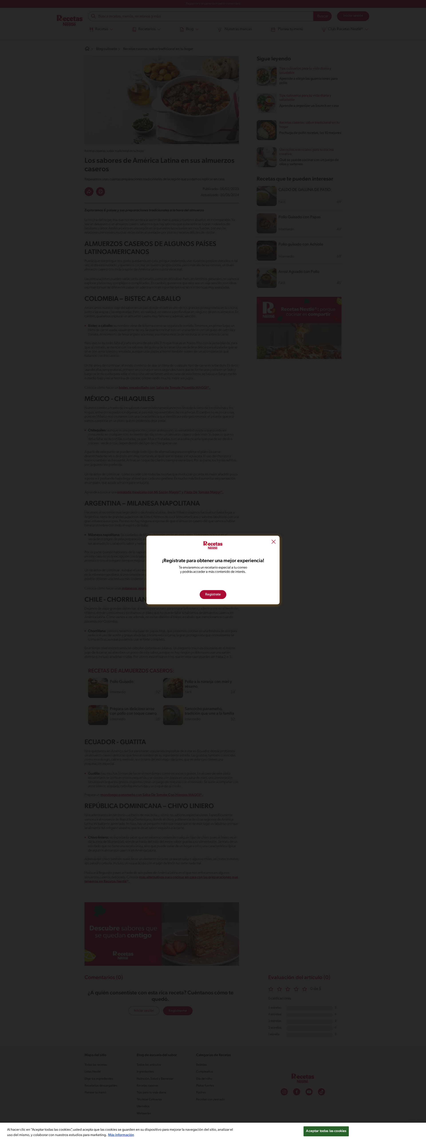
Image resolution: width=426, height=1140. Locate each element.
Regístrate (213, 594)
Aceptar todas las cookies (326, 1131)
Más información (121, 1135)
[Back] (273, 542)
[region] (213, 1131)
